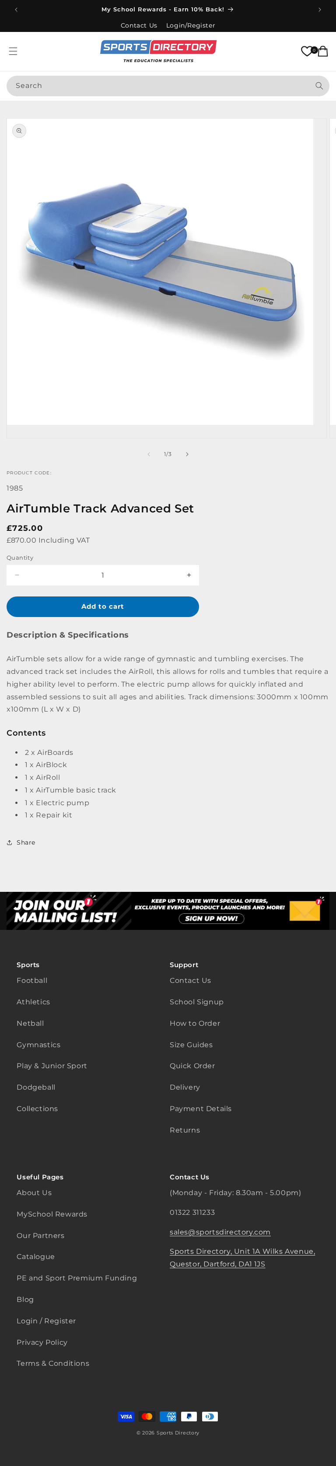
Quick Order (192, 1066)
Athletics (33, 1002)
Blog (25, 1299)
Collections (37, 1109)
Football (32, 980)
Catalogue (36, 1256)
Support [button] (184, 965)
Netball (30, 1023)
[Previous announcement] (16, 9)
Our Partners (40, 1235)
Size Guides (191, 1045)
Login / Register (46, 1321)
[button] (13, 51)
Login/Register (190, 25)
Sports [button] (28, 965)
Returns (185, 1130)
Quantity (20, 557)
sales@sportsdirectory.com (220, 1232)
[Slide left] (148, 454)
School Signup (197, 1002)
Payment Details (201, 1109)
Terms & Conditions (53, 1363)
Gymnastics (38, 1045)
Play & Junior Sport (52, 1066)
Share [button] (26, 842)
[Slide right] (187, 454)
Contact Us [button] (190, 1177)
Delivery (185, 1087)
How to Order (195, 1023)
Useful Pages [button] (40, 1177)
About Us (34, 1193)
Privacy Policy (42, 1342)
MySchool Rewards (52, 1214)
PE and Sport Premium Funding (77, 1278)
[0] (307, 51)
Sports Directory (178, 1433)
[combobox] (168, 86)
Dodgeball (36, 1087)
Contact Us (139, 25)
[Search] (319, 85)
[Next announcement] (319, 9)
